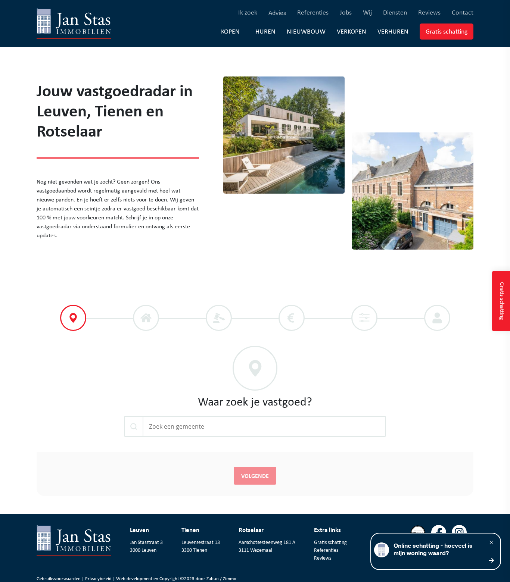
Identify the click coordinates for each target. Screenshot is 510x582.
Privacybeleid (99, 578)
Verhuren (392, 31)
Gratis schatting (449, 31)
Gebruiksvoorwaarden (59, 578)
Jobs (346, 12)
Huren (265, 31)
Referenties (313, 12)
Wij (367, 12)
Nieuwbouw (306, 31)
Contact (462, 12)
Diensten (395, 12)
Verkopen (351, 31)
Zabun (212, 578)
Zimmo (229, 578)
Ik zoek (247, 12)
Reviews (429, 12)
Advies (277, 12)
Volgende (255, 476)
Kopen (230, 31)
